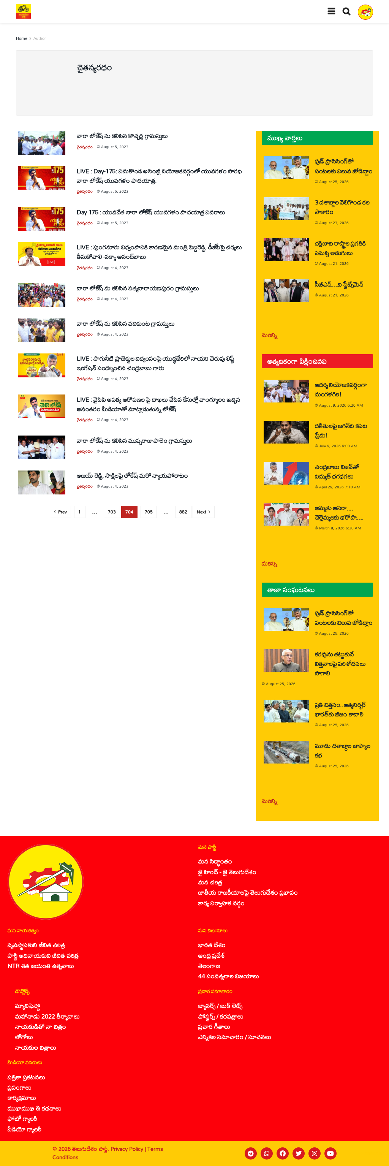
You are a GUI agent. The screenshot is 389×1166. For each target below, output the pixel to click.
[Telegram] (251, 1153)
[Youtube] (330, 1153)
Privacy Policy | (129, 1148)
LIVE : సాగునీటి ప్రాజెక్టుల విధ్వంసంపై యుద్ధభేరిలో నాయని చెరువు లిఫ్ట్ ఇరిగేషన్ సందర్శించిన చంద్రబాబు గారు (155, 363)
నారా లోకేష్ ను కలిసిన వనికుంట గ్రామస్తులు (126, 323)
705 (149, 511)
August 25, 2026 (334, 181)
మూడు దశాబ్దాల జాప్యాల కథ (342, 750)
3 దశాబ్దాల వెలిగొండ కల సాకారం (342, 207)
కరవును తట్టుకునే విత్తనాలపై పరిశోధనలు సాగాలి (340, 663)
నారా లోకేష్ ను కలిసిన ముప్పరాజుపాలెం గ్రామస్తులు (134, 440)
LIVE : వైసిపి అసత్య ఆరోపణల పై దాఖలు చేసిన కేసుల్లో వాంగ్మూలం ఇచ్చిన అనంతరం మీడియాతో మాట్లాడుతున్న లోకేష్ (158, 404)
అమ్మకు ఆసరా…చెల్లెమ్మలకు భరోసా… (339, 512)
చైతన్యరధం (85, 147)
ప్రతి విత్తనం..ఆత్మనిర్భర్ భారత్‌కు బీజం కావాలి (340, 709)
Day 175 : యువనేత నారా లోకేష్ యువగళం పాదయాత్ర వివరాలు (151, 212)
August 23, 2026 (334, 223)
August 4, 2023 (114, 267)
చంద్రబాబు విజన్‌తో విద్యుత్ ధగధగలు (337, 471)
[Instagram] (314, 1153)
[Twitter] (299, 1153)
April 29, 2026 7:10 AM (339, 487)
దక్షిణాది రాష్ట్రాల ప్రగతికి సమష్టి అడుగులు (340, 248)
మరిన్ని (269, 334)
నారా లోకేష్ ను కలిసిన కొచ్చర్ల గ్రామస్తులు (122, 135)
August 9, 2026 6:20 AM (341, 405)
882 (183, 511)
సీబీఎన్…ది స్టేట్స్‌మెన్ (339, 284)
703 (112, 511)
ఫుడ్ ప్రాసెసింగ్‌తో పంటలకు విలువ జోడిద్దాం (344, 166)
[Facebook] (283, 1153)
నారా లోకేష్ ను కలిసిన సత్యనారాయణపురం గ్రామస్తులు (138, 288)
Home (21, 38)
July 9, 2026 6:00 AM (338, 446)
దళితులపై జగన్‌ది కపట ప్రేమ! (341, 430)
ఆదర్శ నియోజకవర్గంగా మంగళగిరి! (341, 389)
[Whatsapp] (267, 1153)
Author (39, 38)
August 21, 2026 (334, 263)
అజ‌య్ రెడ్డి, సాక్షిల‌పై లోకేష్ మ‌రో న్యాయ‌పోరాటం (132, 475)
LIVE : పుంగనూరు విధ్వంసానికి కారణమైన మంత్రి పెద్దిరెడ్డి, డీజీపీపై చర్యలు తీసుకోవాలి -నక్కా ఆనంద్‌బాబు (159, 252)
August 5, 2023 (114, 147)
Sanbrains (373, 1153)
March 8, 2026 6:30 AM (340, 528)
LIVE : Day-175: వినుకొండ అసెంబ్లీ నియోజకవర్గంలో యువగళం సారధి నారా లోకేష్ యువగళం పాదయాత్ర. (159, 176)
